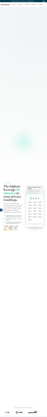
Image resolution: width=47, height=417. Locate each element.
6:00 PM (39, 208)
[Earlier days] (28, 198)
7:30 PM (39, 211)
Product (13, 4)
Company (41, 4)
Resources (33, 4)
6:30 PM (29, 211)
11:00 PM (29, 219)
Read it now (31, 1)
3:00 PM (39, 202)
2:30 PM (34, 202)
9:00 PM (39, 214)
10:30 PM (40, 216)
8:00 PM (29, 214)
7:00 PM (34, 211)
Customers (27, 4)
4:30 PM (39, 205)
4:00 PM (34, 205)
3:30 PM (29, 205)
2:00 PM (29, 202)
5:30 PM (34, 208)
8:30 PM (34, 214)
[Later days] (41, 198)
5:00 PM (29, 208)
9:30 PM (29, 216)
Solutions (20, 4)
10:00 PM (35, 216)
